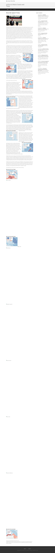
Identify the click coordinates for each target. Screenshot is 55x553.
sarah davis (10, 543)
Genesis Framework (29, 550)
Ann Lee (14, 541)
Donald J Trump (20, 541)
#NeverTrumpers (11, 541)
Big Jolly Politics (10, 1)
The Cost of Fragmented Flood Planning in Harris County (42, 69)
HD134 (20, 542)
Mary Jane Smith (29, 542)
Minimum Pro (24, 550)
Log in (37, 550)
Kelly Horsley (24, 542)
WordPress (34, 550)
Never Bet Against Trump (13, 12)
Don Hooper (17, 541)
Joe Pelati (22, 542)
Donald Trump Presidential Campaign (27, 541)
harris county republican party (15, 542)
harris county (10, 542)
